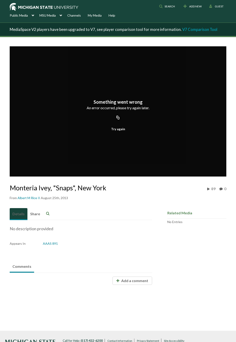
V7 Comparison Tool (199, 29)
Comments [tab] (21, 266)
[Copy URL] (118, 117)
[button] (167, 6)
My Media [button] (95, 15)
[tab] (18, 214)
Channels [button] (74, 15)
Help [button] (112, 15)
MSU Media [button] (47, 15)
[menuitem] (24, 15)
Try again (118, 129)
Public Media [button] (19, 15)
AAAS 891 (50, 243)
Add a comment (134, 280)
